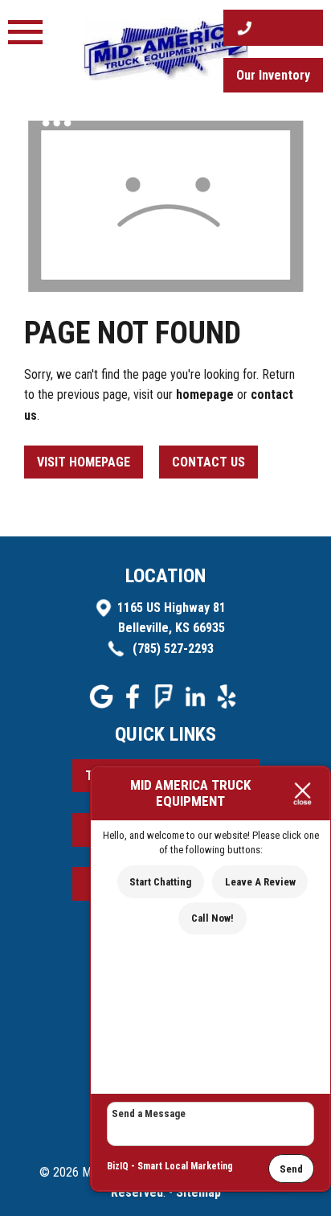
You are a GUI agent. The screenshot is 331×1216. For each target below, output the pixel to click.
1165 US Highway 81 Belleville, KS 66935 (171, 618)
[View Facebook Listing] (135, 704)
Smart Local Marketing (185, 1166)
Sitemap (198, 1192)
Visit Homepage (83, 462)
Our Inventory (273, 75)
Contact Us (208, 462)
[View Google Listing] (103, 704)
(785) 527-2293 (171, 648)
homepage (205, 394)
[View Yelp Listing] (229, 704)
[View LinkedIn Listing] (197, 704)
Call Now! (212, 918)
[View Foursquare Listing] (166, 704)
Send (291, 1169)
